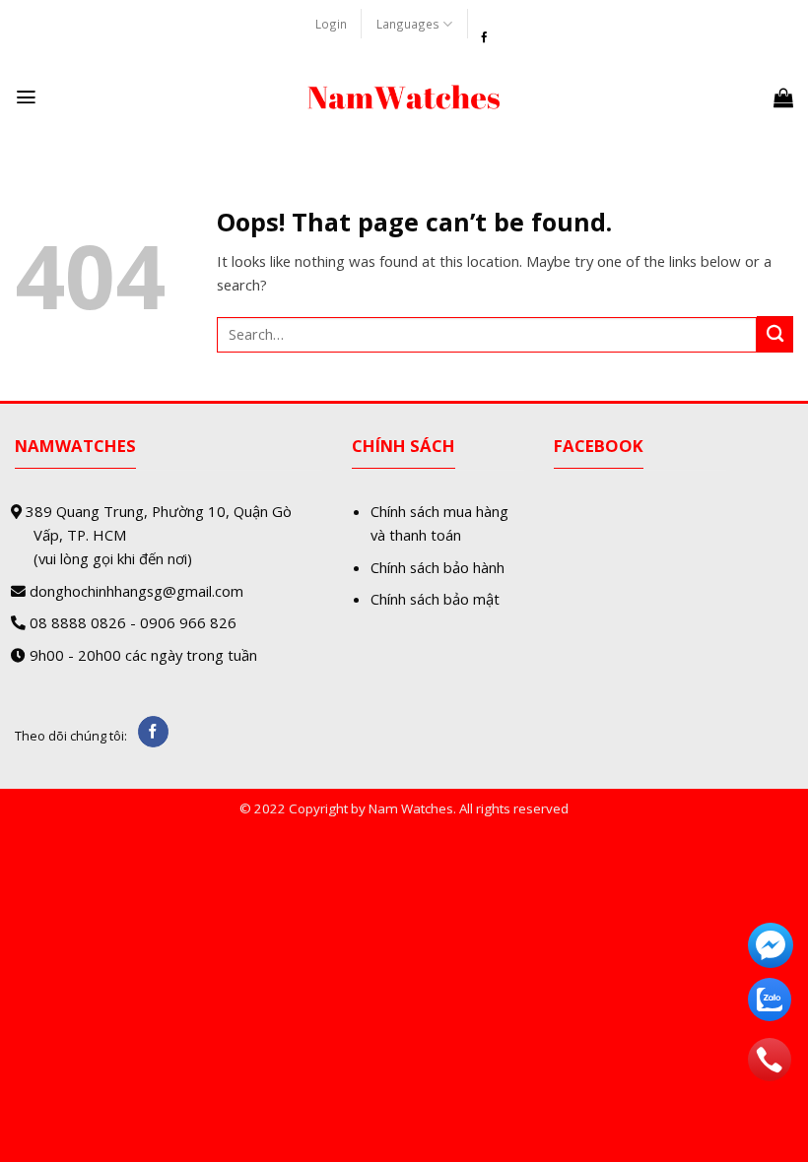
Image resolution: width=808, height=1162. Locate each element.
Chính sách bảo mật (435, 599)
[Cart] (783, 97)
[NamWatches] (404, 97)
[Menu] (26, 97)
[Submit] (775, 334)
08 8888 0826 (78, 622)
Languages (407, 24)
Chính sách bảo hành (437, 567)
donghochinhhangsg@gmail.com (136, 591)
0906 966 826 (188, 622)
